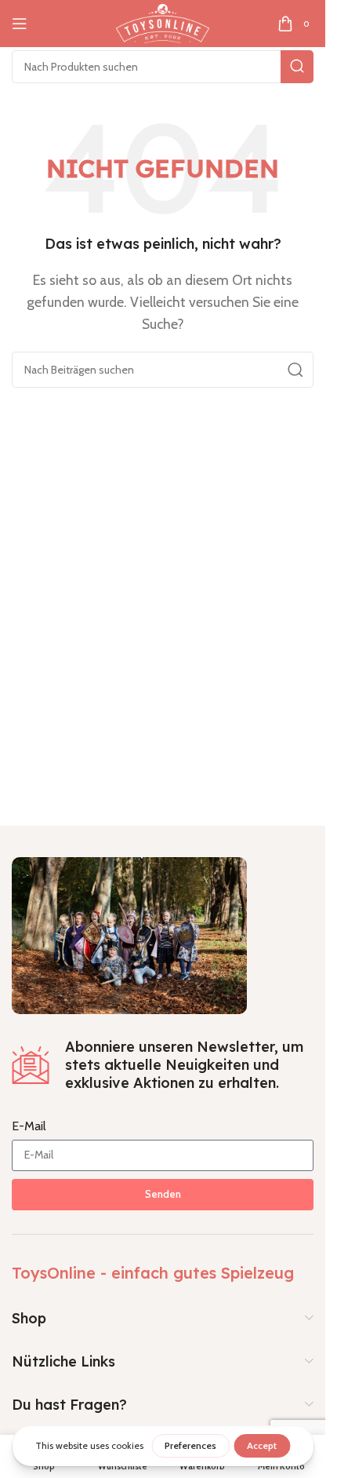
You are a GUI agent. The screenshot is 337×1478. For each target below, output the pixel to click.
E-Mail (29, 1126)
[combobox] (162, 66)
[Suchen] (297, 66)
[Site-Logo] (162, 22)
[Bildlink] (129, 933)
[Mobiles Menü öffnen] (19, 23)
